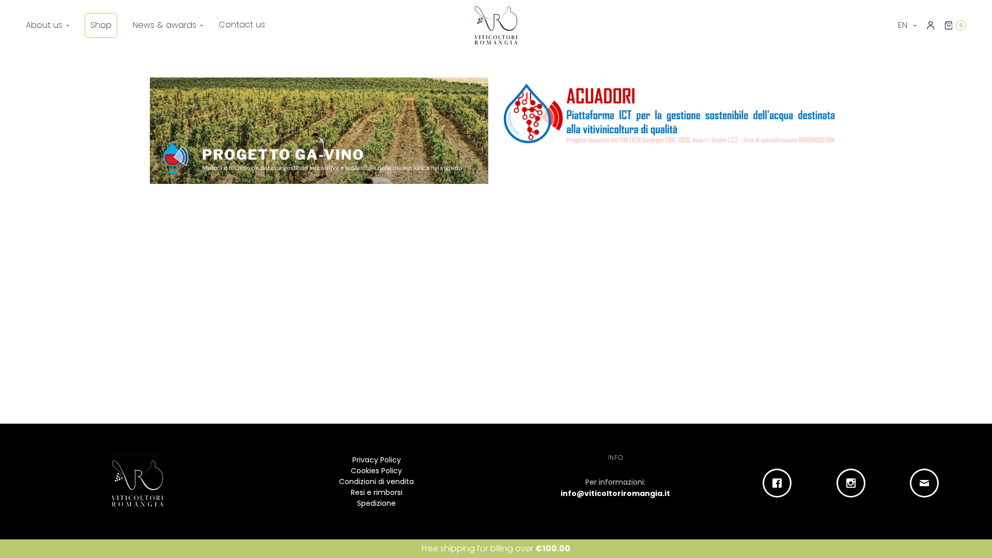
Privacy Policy (376, 460)
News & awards (164, 25)
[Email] (927, 483)
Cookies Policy (376, 471)
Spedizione (376, 503)
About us (44, 25)
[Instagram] (853, 483)
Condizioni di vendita (376, 481)
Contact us (242, 24)
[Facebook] (780, 483)
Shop (101, 25)
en (904, 25)
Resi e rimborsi (376, 492)
